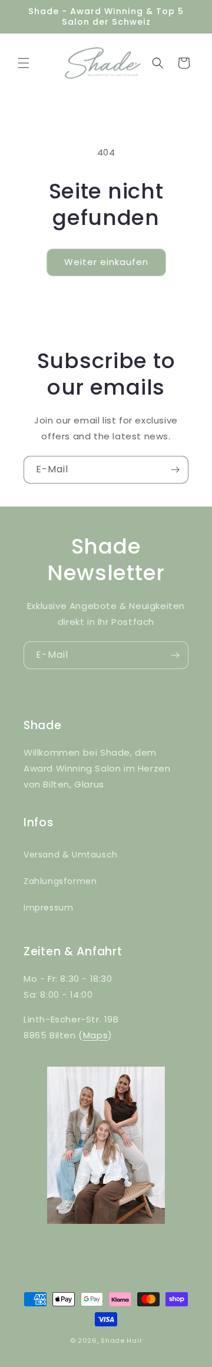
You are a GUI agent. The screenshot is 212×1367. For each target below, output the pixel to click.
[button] (24, 63)
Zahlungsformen (60, 881)
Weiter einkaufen (106, 262)
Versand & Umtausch (71, 854)
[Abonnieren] (175, 470)
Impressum (48, 907)
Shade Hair (121, 1340)
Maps (95, 1035)
